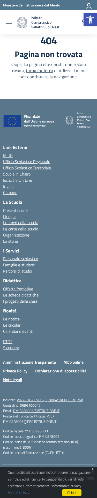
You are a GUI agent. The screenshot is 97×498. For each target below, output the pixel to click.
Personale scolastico (20, 259)
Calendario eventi (18, 331)
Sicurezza (11, 348)
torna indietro (39, 70)
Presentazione (15, 210)
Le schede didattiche (21, 295)
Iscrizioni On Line (17, 180)
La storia (10, 241)
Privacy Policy (15, 371)
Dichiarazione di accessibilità (60, 371)
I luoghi (9, 216)
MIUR (8, 155)
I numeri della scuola (20, 223)
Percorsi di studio (17, 271)
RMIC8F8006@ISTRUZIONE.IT (36, 410)
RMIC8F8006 (49, 436)
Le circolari (12, 325)
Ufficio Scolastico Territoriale (27, 168)
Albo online (74, 362)
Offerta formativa (18, 289)
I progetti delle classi (20, 301)
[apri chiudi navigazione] (9, 22)
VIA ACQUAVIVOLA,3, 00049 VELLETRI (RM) (50, 400)
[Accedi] (89, 5)
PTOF (7, 341)
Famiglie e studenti (19, 265)
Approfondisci (18, 492)
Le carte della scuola (20, 229)
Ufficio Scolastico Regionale (26, 162)
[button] (90, 19)
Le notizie (11, 319)
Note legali (12, 380)
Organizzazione (16, 235)
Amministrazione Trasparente (29, 362)
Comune (10, 192)
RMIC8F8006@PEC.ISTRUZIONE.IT (29, 421)
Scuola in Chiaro (17, 174)
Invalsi (8, 186)
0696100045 (30, 405)
